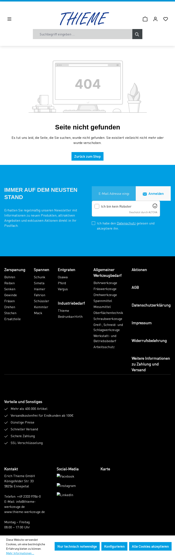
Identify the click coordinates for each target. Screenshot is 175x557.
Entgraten (66, 269)
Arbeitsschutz (104, 346)
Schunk (39, 277)
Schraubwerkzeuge (107, 318)
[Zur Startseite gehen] (85, 19)
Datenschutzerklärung (151, 304)
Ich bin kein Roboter (116, 206)
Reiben (9, 283)
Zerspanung (14, 269)
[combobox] (83, 34)
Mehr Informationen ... (20, 553)
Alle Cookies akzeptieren (150, 546)
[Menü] (9, 19)
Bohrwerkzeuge (105, 282)
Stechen (10, 313)
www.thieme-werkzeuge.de (24, 511)
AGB (135, 287)
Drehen (9, 307)
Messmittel (102, 306)
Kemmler (41, 307)
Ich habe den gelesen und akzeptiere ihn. (126, 225)
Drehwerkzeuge (105, 294)
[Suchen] (137, 34)
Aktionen (139, 269)
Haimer (39, 289)
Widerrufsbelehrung (149, 340)
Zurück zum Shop (87, 156)
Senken (9, 289)
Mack (38, 313)
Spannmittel (102, 300)
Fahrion (39, 295)
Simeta (39, 283)
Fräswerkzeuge (105, 288)
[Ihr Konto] (155, 19)
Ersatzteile (12, 319)
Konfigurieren (114, 546)
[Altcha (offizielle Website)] (155, 207)
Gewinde (10, 295)
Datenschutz (126, 223)
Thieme (63, 310)
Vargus (63, 289)
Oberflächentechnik (108, 312)
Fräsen (9, 301)
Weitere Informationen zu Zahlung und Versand (151, 364)
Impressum (142, 322)
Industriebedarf (71, 302)
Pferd (62, 283)
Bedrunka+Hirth (70, 316)
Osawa (63, 277)
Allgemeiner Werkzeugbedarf (107, 272)
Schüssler (41, 301)
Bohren (9, 277)
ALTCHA (153, 212)
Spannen (41, 269)
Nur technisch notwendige (77, 546)
